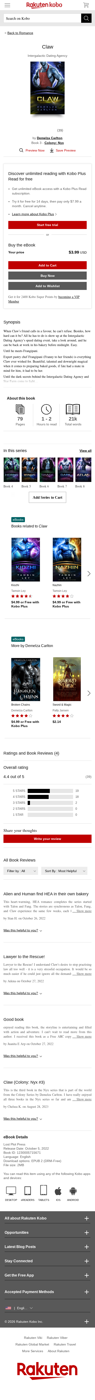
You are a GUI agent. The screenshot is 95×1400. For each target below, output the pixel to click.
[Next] (88, 573)
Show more (82, 911)
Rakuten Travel (65, 1344)
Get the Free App (19, 1275)
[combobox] (20, 871)
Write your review (47, 839)
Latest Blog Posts (20, 1247)
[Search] (86, 18)
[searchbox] (47, 18)
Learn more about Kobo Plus (33, 214)
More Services (32, 1351)
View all (86, 450)
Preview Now (35, 150)
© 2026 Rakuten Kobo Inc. (24, 1321)
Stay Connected (19, 1261)
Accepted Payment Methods (29, 1292)
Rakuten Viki (33, 1338)
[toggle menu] (7, 5)
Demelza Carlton (49, 138)
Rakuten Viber (57, 1338)
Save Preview (66, 150)
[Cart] (86, 5)
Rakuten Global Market (32, 1344)
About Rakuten (58, 1351)
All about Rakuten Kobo (26, 1218)
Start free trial (47, 225)
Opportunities (17, 1232)
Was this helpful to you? (20, 930)
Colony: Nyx (54, 143)
